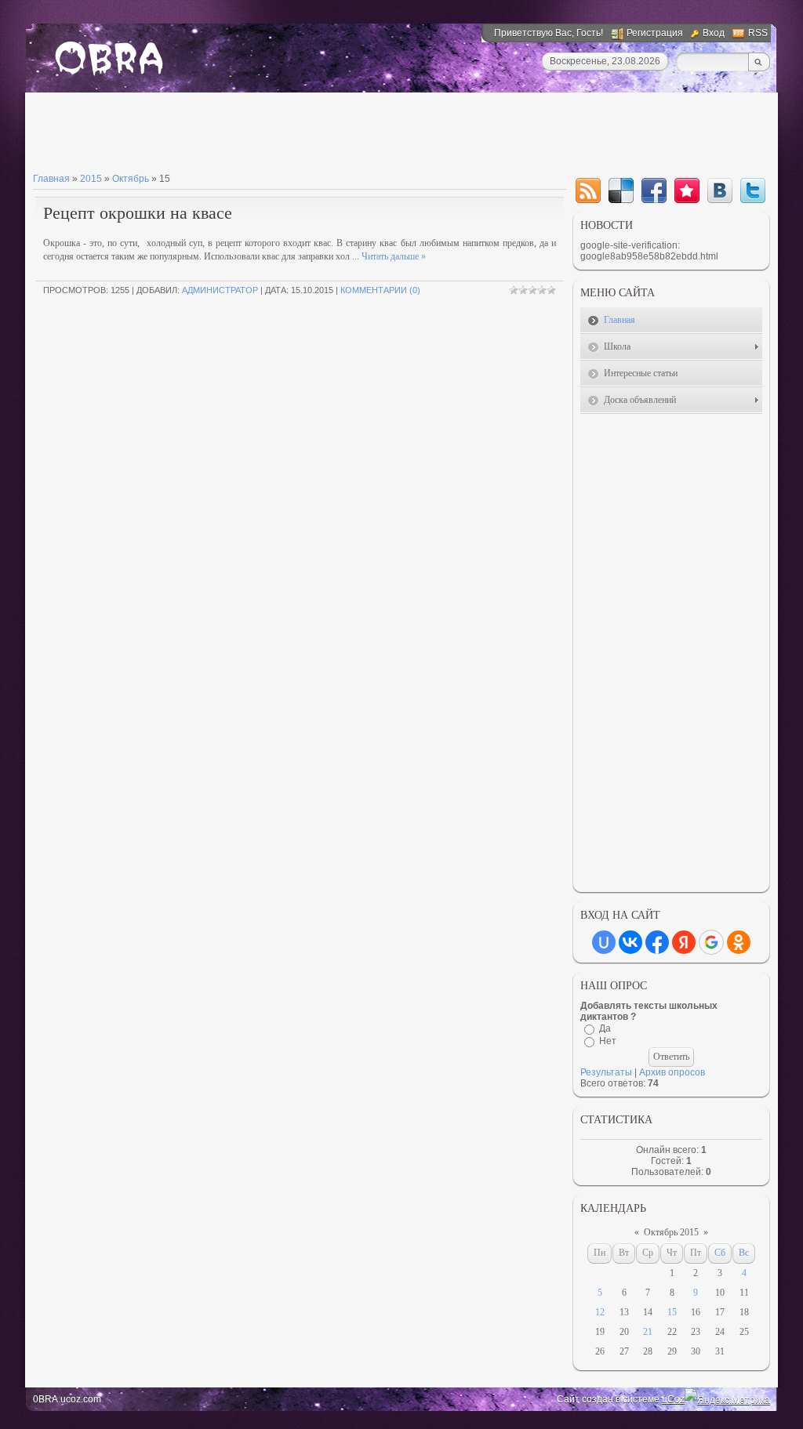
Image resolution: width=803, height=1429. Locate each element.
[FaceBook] (654, 190)
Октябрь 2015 (671, 1232)
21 (647, 1331)
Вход (714, 32)
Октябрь (130, 178)
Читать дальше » (394, 256)
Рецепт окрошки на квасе (137, 213)
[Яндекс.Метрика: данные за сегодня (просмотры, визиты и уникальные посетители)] (727, 1400)
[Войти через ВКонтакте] (630, 942)
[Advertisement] (318, 135)
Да (605, 1028)
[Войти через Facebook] (657, 942)
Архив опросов (672, 1072)
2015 (91, 178)
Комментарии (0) (380, 290)
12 (600, 1312)
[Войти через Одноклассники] (738, 942)
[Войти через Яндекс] (684, 942)
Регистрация (655, 32)
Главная (51, 178)
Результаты (606, 1072)
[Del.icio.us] (621, 190)
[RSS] (588, 190)
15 (672, 1312)
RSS (758, 32)
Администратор (220, 290)
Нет (607, 1040)
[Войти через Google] (711, 942)
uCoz (673, 1399)
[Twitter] (752, 190)
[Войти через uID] (604, 942)
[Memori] (686, 190)
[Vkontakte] (719, 190)
